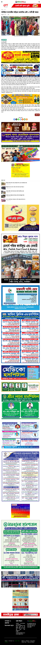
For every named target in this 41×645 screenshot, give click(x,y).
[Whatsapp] (18, 119)
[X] (16, 119)
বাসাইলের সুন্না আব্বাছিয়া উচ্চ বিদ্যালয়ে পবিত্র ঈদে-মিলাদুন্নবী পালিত (15, 195)
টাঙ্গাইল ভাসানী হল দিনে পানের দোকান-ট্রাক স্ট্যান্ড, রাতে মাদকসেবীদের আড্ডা (16, 182)
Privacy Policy (32, 640)
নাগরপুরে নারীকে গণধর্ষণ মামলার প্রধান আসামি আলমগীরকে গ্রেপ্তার (15, 191)
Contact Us (27, 640)
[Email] (25, 119)
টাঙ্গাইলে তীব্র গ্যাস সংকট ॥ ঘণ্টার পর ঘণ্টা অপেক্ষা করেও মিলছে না (15, 186)
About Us (23, 640)
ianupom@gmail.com (19, 634)
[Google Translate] (20, 119)
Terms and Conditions (30, 642)
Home (2, 9)
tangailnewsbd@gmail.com (20, 632)
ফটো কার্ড (37, 114)
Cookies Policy (24, 642)
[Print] (23, 119)
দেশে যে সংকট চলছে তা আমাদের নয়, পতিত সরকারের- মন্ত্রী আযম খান (15, 199)
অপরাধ (5, 9)
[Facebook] (14, 119)
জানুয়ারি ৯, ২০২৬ (3, 14)
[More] (27, 119)
